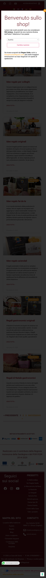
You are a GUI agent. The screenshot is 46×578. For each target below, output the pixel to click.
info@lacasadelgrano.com (14, 55)
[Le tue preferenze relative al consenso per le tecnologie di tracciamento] (42, 574)
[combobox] (23, 39)
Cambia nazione (23, 45)
